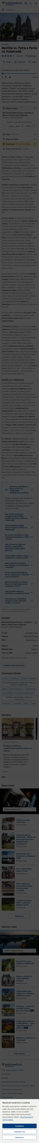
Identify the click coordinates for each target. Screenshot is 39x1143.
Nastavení (19, 1137)
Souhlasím (19, 1126)
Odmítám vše (19, 1132)
